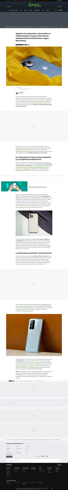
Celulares (21, 380)
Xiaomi (27, 453)
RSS (45, 456)
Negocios (48, 10)
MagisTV (46, 439)
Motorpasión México (41, 482)
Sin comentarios (20, 44)
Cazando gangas (19, 448)
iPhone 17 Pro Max (32, 26)
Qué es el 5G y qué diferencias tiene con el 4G (37, 187)
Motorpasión (41, 469)
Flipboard (27, 44)
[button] (22, 92)
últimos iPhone (27, 168)
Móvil (25, 10)
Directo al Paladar (33, 469)
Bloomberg (18, 148)
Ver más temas (9, 456)
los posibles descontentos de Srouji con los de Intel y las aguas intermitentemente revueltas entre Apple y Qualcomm (34, 167)
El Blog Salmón (57, 469)
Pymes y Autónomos (57, 471)
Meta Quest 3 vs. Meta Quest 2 (39, 439)
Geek (43, 10)
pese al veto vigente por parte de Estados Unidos (35, 362)
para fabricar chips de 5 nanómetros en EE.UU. (27, 365)
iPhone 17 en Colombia (17, 26)
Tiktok (57, 10)
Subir (59, 464)
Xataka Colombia (34, 5)
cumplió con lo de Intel (38, 101)
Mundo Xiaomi (8, 475)
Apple (31, 380)
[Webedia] (9, 464)
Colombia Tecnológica (13, 10)
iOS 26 (37, 26)
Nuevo (59, 6)
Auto (21, 10)
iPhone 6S (27, 451)
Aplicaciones (28, 446)
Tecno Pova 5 (22, 439)
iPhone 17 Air (47, 26)
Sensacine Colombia (24, 484)
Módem (38, 380)
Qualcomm (43, 380)
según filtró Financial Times (35, 367)
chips (35, 380)
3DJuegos (16, 469)
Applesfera (8, 472)
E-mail (29, 44)
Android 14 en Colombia (29, 439)
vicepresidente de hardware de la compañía (26, 151)
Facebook (56, 10)
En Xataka (30, 185)
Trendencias (49, 469)
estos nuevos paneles (28, 310)
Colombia (17, 451)
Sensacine (24, 469)
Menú (9, 6)
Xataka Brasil (8, 483)
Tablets (17, 446)
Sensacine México (25, 482)
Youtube (61, 10)
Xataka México (8, 482)
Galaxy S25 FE (41, 26)
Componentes (26, 380)
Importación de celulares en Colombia (10, 454)
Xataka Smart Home (8, 474)
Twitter (54, 10)
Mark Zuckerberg (25, 26)
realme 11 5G (51, 439)
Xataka (7, 469)
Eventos (27, 448)
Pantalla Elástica (18, 453)
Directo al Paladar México (33, 482)
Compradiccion (49, 472)
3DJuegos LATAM (17, 482)
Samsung (51, 26)
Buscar (60, 461)
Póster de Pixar (15, 439)
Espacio (30, 10)
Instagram (59, 10)
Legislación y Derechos (8, 449)
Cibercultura (37, 10)
